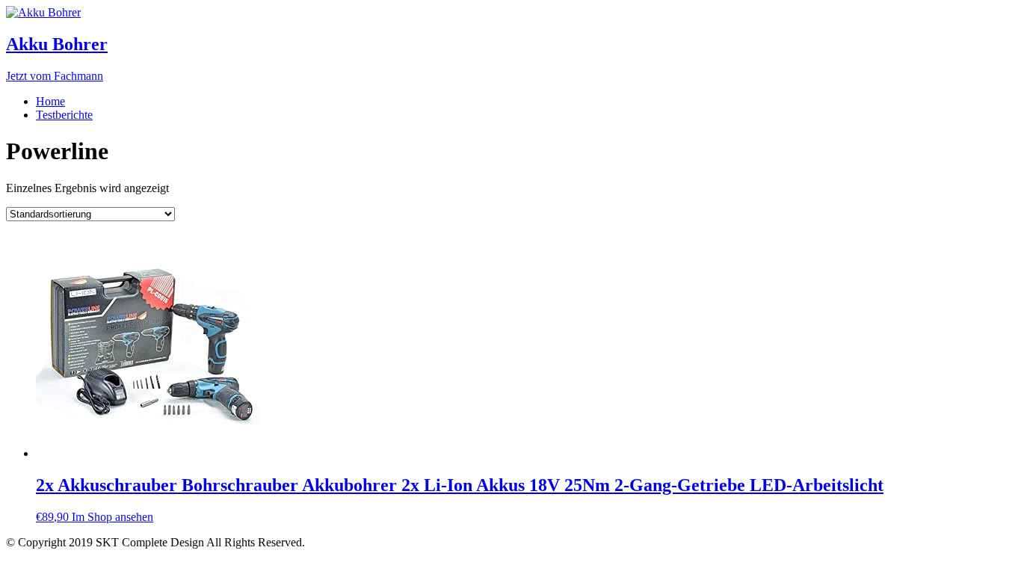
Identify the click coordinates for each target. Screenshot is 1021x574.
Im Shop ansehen (112, 516)
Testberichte (64, 114)
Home (50, 101)
